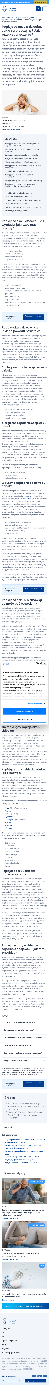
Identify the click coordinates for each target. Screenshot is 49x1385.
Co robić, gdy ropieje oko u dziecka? (19, 171)
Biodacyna (9, 819)
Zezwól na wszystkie (24, 711)
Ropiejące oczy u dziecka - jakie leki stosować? (19, 176)
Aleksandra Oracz (13, 130)
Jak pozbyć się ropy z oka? (16, 211)
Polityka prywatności (11, 1353)
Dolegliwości (7, 1328)
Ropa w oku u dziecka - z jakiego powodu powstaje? (22, 150)
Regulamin (6, 1349)
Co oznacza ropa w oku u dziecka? (19, 197)
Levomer (8, 825)
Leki (3, 1333)
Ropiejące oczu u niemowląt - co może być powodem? (23, 167)
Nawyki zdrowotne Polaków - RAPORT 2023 (22, 1162)
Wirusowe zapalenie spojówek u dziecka (21, 162)
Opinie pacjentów (9, 1341)
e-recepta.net (8, 17)
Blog (17, 17)
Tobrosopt (9, 814)
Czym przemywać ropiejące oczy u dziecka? (23, 207)
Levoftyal (8, 822)
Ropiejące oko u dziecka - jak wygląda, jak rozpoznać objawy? (22, 145)
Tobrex (7, 811)
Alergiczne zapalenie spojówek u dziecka (21, 159)
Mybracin (8, 817)
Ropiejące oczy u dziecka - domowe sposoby (23, 181)
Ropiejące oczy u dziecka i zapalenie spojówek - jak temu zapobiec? (20, 185)
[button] (24, 1022)
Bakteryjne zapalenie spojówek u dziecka (21, 155)
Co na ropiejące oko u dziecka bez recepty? (23, 200)
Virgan (7, 808)
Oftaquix (8, 828)
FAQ (6, 190)
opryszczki (27, 498)
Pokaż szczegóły (35, 704)
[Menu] (44, 8)
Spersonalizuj (23, 719)
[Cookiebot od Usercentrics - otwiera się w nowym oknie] (35, 663)
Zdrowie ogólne (27, 17)
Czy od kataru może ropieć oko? (18, 204)
